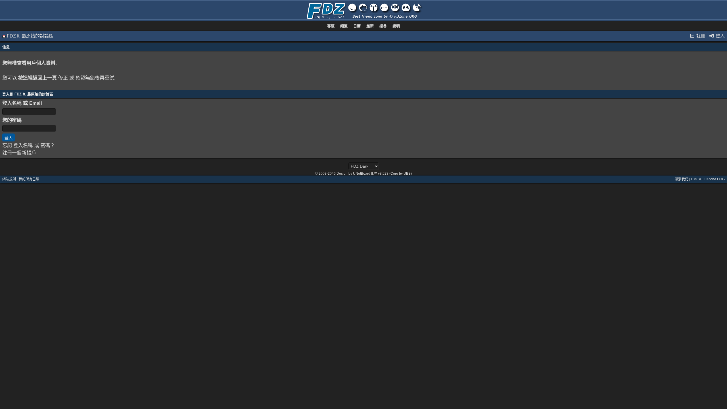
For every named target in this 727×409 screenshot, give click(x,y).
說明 (396, 26)
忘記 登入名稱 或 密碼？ (28, 145)
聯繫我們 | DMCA (688, 179)
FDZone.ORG (714, 179)
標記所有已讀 (29, 179)
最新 (370, 26)
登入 (720, 36)
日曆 (357, 26)
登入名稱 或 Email (22, 103)
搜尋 (383, 26)
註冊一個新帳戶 (19, 153)
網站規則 (9, 179)
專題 (331, 26)
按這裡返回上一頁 (37, 78)
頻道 (344, 26)
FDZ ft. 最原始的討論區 (30, 36)
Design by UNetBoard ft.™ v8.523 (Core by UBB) (374, 174)
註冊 (700, 36)
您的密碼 (12, 120)
